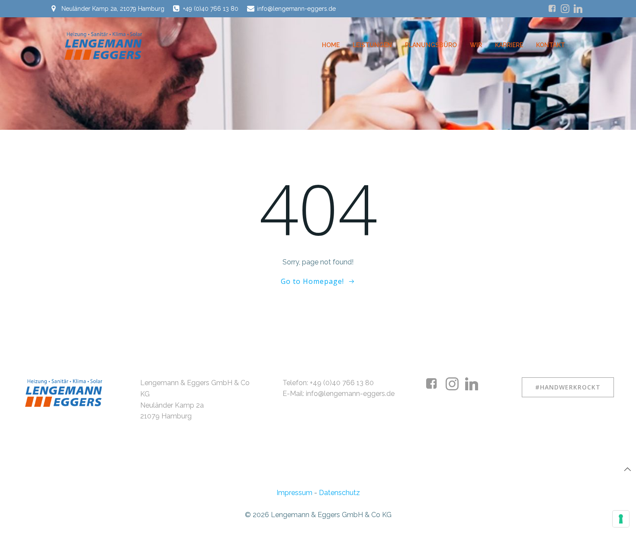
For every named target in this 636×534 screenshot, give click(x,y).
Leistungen (372, 45)
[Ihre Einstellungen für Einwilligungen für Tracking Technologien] (621, 519)
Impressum (294, 493)
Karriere (509, 45)
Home (331, 45)
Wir (476, 45)
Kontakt (550, 45)
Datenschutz (339, 493)
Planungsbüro (431, 45)
